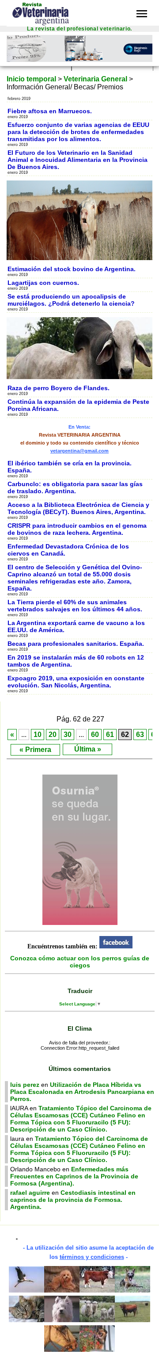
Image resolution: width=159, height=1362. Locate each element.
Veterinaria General (95, 79)
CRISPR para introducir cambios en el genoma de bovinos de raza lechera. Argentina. (77, 529)
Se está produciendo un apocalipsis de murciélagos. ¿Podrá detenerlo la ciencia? (71, 300)
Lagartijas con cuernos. (43, 282)
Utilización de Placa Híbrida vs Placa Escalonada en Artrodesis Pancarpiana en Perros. (82, 1091)
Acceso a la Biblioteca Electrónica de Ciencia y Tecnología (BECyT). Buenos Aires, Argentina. (78, 508)
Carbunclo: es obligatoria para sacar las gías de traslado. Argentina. (75, 487)
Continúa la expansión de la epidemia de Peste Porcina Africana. (78, 405)
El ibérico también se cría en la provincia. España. (70, 467)
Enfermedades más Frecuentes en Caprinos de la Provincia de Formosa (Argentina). (74, 1176)
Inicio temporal (31, 79)
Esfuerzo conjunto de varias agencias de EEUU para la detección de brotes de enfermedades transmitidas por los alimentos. (78, 131)
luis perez (24, 1084)
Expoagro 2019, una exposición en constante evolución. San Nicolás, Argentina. (76, 682)
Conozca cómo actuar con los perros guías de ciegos (79, 962)
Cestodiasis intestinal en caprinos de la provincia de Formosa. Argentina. (73, 1199)
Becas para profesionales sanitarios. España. (76, 643)
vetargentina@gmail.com (79, 450)
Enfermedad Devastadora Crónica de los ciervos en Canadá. (68, 550)
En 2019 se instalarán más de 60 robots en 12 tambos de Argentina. (76, 661)
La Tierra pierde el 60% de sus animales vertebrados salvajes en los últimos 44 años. (75, 606)
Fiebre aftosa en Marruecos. (50, 111)
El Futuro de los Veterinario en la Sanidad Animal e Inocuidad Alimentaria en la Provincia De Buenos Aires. (78, 159)
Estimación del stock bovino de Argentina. (72, 268)
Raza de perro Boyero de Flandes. (59, 387)
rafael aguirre (30, 1192)
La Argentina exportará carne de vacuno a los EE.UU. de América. (76, 626)
